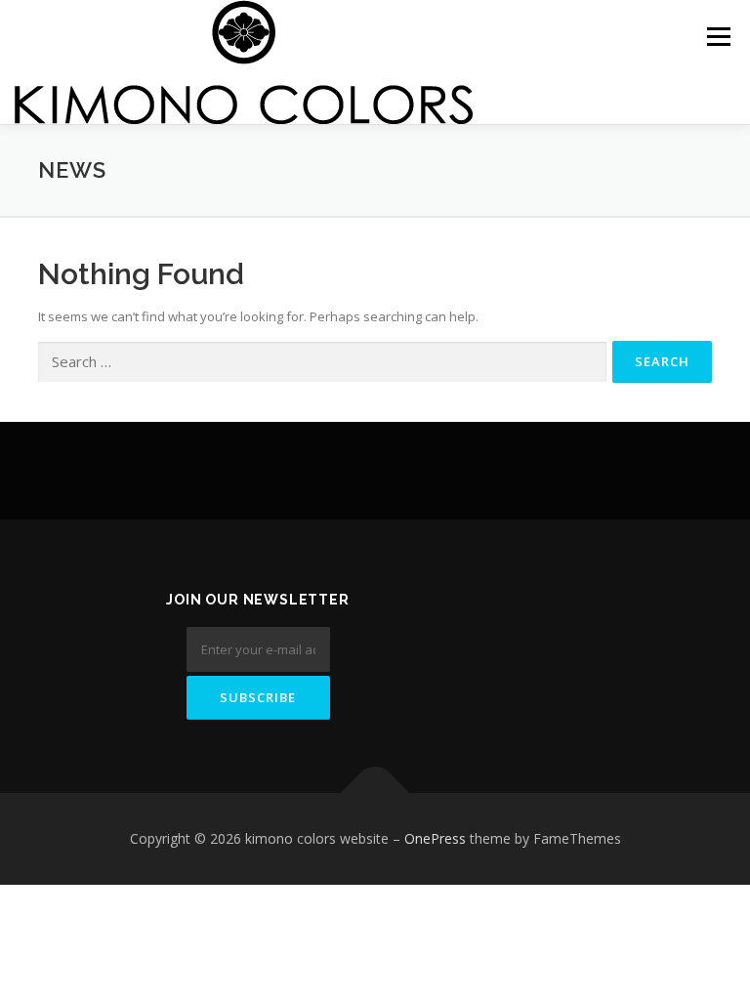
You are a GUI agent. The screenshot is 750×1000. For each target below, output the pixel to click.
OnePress (435, 838)
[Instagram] (492, 618)
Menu (718, 36)
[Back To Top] (375, 793)
